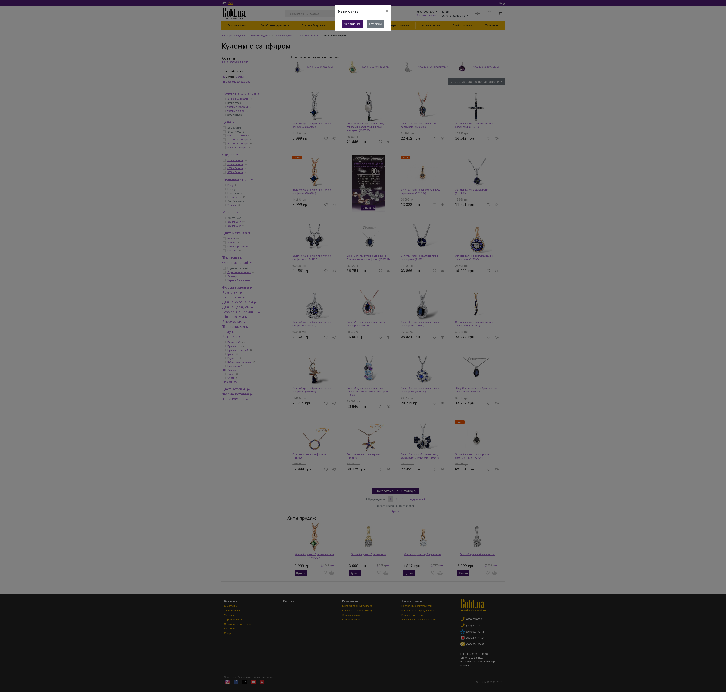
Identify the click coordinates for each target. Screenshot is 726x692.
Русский (375, 24)
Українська (352, 24)
